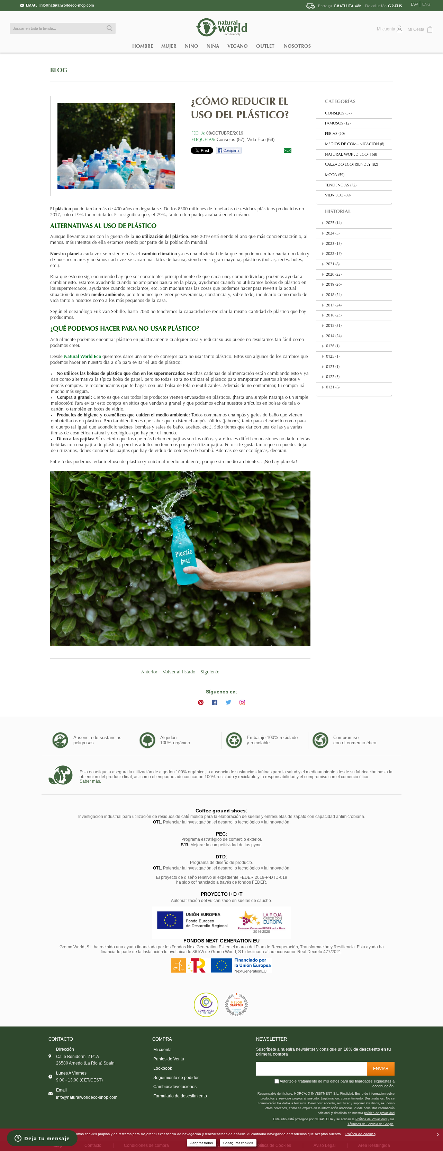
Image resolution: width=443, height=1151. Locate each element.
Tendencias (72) (340, 185)
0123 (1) (333, 367)
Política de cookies (360, 1134)
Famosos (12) (338, 124)
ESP (414, 4)
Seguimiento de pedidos (176, 1077)
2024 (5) (333, 234)
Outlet (265, 46)
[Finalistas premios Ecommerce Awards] (236, 1005)
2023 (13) (334, 244)
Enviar (381, 1068)
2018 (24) (334, 295)
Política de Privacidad (371, 1119)
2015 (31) (334, 326)
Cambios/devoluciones (175, 1086)
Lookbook (162, 1068)
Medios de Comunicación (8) (354, 144)
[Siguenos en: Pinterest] (201, 702)
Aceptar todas (201, 1143)
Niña (213, 46)
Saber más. (90, 781)
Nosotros (297, 46)
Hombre (142, 46)
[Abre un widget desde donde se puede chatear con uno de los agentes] (42, 1139)
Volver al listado (179, 672)
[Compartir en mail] (287, 150)
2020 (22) (334, 275)
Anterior (149, 672)
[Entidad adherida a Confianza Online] (206, 1005)
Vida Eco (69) (260, 139)
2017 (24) (334, 305)
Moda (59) (334, 175)
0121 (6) (333, 387)
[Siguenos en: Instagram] (242, 702)
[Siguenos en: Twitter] (228, 702)
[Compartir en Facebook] (229, 150)
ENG (426, 4)
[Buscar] (109, 28)
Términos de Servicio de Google (370, 1124)
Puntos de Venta (168, 1059)
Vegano (237, 46)
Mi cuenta (162, 1049)
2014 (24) (334, 336)
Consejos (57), (231, 139)
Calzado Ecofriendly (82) (351, 165)
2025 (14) (334, 223)
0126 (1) (333, 346)
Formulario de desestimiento (180, 1096)
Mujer (169, 46)
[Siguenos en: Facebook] (214, 702)
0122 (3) (333, 377)
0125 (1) (333, 357)
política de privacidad (379, 1113)
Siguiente (210, 672)
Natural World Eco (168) (351, 155)
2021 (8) (333, 264)
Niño (191, 46)
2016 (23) (334, 315)
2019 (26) (334, 285)
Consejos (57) (338, 114)
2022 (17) (334, 254)
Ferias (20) (335, 134)
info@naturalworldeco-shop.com (66, 5)
